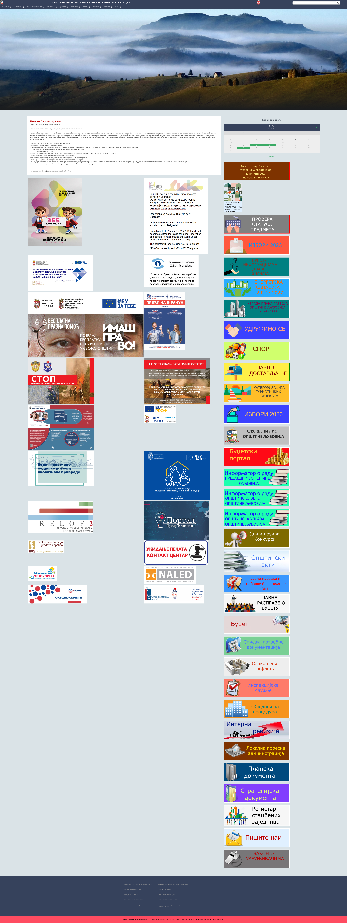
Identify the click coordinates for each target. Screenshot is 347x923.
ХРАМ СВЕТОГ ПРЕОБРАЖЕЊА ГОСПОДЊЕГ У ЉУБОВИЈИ (173, 884)
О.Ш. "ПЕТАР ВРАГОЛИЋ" (164, 890)
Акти (116, 7)
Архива (271, 156)
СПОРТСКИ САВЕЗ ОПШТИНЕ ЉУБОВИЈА (169, 900)
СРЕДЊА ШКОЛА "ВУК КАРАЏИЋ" (166, 895)
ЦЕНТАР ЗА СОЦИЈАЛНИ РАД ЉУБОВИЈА (135, 905)
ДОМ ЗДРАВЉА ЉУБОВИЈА (131, 895)
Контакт (107, 7)
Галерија (74, 7)
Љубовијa (18, 7)
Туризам (96, 7)
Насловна (5, 7)
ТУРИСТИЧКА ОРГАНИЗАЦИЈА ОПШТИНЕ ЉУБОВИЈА (138, 884)
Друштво (63, 7)
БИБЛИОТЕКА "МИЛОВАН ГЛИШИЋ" (133, 900)
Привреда (50, 7)
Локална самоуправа (34, 7)
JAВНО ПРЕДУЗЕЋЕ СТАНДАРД (132, 890)
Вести (85, 7)
